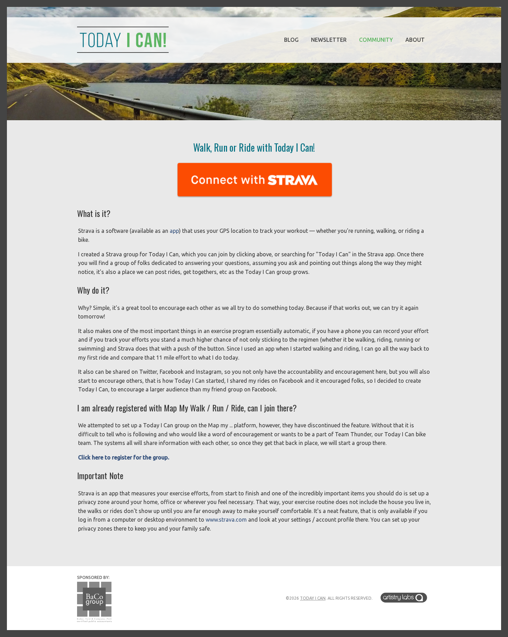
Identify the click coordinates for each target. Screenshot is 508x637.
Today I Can (313, 598)
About (415, 40)
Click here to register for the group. (123, 457)
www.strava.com (226, 519)
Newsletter (329, 40)
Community (376, 40)
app (174, 231)
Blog (291, 40)
